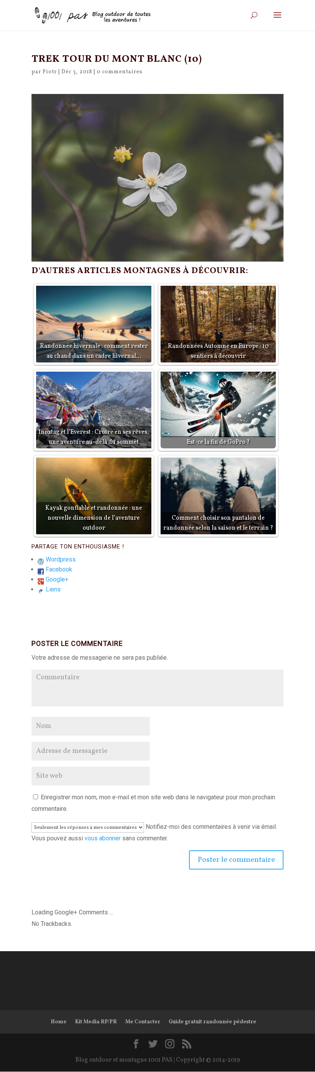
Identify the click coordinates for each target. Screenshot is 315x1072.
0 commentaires (120, 72)
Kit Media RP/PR (96, 1022)
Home (58, 1022)
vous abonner (103, 838)
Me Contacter (142, 1022)
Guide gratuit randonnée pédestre (212, 1022)
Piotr (50, 72)
